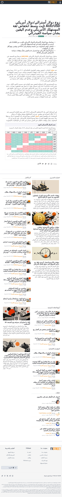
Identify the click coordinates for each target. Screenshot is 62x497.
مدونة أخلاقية (44, 457)
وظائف (29, 457)
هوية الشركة (44, 460)
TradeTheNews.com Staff (45, 413)
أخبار (59, 36)
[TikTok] (2, 476)
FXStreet (54, 1)
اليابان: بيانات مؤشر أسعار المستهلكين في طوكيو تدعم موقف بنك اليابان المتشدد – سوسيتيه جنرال (44, 383)
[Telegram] (10, 476)
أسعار (37, 116)
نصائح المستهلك (43, 463)
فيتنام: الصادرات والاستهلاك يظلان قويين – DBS (15, 193)
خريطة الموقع (11, 452)
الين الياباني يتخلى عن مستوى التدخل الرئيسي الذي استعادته (45, 321)
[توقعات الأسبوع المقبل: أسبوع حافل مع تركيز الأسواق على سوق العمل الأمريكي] (45, 253)
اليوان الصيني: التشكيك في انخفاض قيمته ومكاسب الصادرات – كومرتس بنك (14, 252)
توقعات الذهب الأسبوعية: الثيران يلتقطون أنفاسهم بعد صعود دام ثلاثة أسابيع (46, 196)
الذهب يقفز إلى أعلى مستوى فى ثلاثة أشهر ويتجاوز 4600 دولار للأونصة (48, 419)
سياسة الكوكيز (11, 457)
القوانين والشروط (10, 448)
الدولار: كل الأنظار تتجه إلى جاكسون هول (48, 398)
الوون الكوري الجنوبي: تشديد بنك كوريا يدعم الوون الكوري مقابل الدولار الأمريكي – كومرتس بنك (15, 183)
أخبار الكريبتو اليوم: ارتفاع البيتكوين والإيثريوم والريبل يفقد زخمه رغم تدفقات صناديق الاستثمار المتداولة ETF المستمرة (17, 355)
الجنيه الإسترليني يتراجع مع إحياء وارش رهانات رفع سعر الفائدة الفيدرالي (45, 339)
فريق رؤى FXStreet (18, 187)
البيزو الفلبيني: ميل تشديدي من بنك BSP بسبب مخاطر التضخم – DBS (15, 213)
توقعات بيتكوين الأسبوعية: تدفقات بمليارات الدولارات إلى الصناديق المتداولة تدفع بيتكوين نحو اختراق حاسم (46, 229)
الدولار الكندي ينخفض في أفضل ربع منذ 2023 (44, 330)
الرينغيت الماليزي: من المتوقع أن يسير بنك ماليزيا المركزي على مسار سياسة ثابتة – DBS (15, 233)
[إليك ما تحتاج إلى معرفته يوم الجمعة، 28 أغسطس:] (16, 313)
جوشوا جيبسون (48, 325)
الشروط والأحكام (10, 455)
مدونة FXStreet (27, 460)
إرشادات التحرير (43, 455)
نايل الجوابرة (48, 423)
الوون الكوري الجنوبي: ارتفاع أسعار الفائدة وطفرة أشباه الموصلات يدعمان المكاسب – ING (15, 223)
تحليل (52, 70)
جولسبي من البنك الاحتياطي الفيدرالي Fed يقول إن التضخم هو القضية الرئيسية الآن (15, 290)
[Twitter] (7, 476)
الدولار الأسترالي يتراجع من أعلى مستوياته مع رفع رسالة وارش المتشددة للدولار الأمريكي (45, 313)
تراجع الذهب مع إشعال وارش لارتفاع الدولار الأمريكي (14, 299)
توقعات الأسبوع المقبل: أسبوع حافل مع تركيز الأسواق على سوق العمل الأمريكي (46, 263)
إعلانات (29, 455)
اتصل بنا (29, 452)
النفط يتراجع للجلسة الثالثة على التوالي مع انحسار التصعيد (50, 429)
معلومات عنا (44, 448)
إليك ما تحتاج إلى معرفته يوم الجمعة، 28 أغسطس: (17, 323)
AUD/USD (24, 56)
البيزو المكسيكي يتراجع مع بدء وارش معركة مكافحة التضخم (14, 242)
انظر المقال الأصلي (33, 36)
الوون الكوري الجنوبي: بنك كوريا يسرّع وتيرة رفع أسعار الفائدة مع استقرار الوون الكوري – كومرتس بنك (15, 203)
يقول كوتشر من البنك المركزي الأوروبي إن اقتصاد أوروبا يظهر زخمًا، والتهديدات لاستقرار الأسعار (14, 279)
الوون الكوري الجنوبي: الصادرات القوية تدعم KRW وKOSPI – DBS (15, 261)
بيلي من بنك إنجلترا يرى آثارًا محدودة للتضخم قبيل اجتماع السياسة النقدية (14, 270)
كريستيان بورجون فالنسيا (16, 246)
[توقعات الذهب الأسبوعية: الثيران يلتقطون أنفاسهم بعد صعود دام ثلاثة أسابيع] (45, 186)
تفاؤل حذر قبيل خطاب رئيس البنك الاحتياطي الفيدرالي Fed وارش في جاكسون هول (49, 408)
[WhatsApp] (13, 476)
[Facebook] (5, 476)
